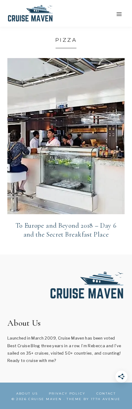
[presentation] (66, 136)
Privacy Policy (67, 393)
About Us (27, 393)
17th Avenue (105, 399)
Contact (106, 393)
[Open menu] (119, 14)
